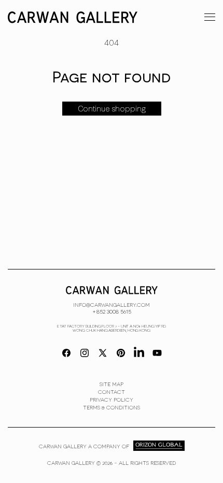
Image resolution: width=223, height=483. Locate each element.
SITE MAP (111, 384)
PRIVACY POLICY (111, 399)
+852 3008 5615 (111, 311)
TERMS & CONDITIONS (111, 407)
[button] (209, 16)
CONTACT (111, 392)
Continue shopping (112, 108)
